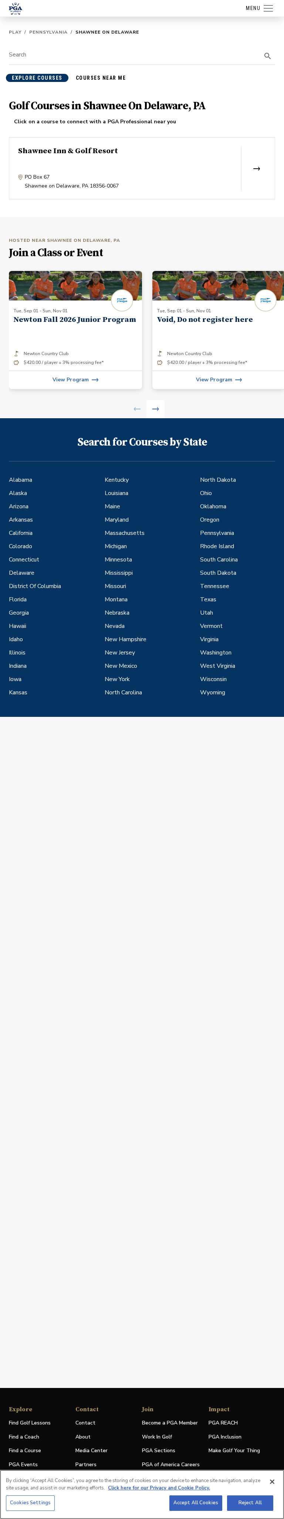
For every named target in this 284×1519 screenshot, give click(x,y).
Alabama (20, 480)
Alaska (18, 493)
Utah (206, 613)
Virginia (209, 639)
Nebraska (117, 613)
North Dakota (218, 480)
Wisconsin (213, 679)
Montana (116, 599)
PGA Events (23, 1464)
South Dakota (218, 573)
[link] (75, 330)
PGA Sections (158, 1450)
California (21, 533)
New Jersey (120, 653)
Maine (112, 506)
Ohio (206, 493)
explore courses (37, 78)
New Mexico (121, 666)
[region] (142, 1494)
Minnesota (118, 560)
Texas (208, 599)
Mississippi (119, 573)
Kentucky (117, 480)
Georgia (19, 613)
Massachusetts (125, 533)
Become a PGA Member (170, 1422)
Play (15, 32)
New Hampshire (125, 639)
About (83, 1436)
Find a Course (25, 1450)
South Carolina (219, 560)
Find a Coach (24, 1436)
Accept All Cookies (195, 1502)
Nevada (115, 626)
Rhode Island (217, 546)
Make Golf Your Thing (234, 1451)
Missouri (115, 586)
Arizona (18, 506)
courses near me (101, 78)
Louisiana (116, 493)
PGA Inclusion (225, 1436)
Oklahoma (213, 506)
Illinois (17, 653)
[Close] (272, 1482)
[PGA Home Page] (15, 8)
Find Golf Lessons (30, 1422)
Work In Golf (157, 1436)
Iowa (15, 679)
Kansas (18, 692)
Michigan (116, 546)
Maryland (117, 520)
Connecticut (24, 560)
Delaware (21, 573)
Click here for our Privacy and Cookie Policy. (159, 1488)
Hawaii (17, 626)
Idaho (16, 639)
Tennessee (214, 586)
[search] (267, 56)
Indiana (18, 666)
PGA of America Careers (171, 1465)
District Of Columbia (35, 586)
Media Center (91, 1451)
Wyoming (212, 692)
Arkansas (21, 520)
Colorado (20, 546)
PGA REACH (223, 1423)
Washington (215, 653)
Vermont (211, 626)
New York (117, 679)
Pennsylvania (48, 32)
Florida (18, 599)
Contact (85, 1422)
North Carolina (123, 692)
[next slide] (155, 409)
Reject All (250, 1502)
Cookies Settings (30, 1502)
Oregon (209, 520)
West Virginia (217, 666)
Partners (86, 1464)
